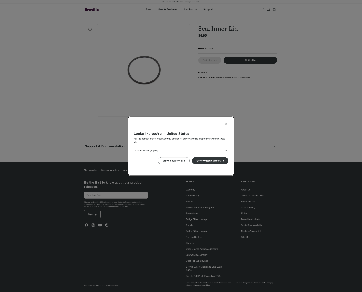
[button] (210, 160)
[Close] (226, 124)
